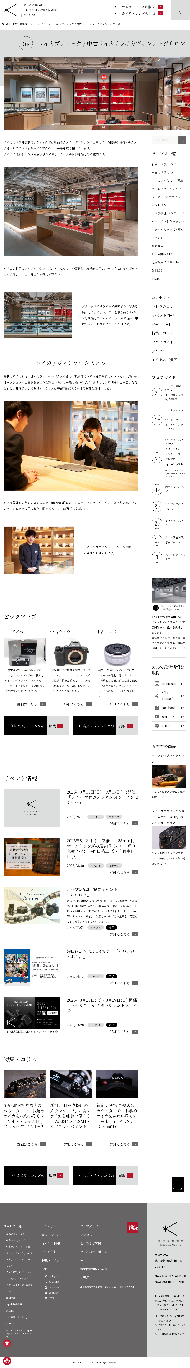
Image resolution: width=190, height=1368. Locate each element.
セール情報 (161, 324)
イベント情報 (163, 315)
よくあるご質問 (165, 359)
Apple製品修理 (162, 254)
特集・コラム (163, 333)
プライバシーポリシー (93, 1256)
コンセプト (161, 297)
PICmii (157, 278)
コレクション (163, 306)
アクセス (159, 351)
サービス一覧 (13, 1226)
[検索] (182, 140)
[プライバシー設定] (7, 1361)
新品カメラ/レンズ (164, 164)
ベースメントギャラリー (168, 221)
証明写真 (157, 246)
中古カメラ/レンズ (164, 172)
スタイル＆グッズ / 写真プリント (168, 233)
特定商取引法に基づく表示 (93, 1273)
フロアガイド (163, 342)
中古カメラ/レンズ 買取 (167, 180)
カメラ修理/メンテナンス (168, 213)
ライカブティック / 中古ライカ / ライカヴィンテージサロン (168, 197)
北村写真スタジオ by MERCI (166, 266)
